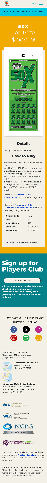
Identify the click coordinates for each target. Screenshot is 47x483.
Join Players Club (22, 280)
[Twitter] (26, 329)
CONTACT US (14, 318)
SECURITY (18, 322)
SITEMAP (32, 322)
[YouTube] (13, 338)
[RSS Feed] (38, 338)
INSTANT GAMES (20, 11)
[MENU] (42, 4)
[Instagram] (38, 329)
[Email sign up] (26, 338)
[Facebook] (13, 329)
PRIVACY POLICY (34, 318)
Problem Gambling (27, 455)
